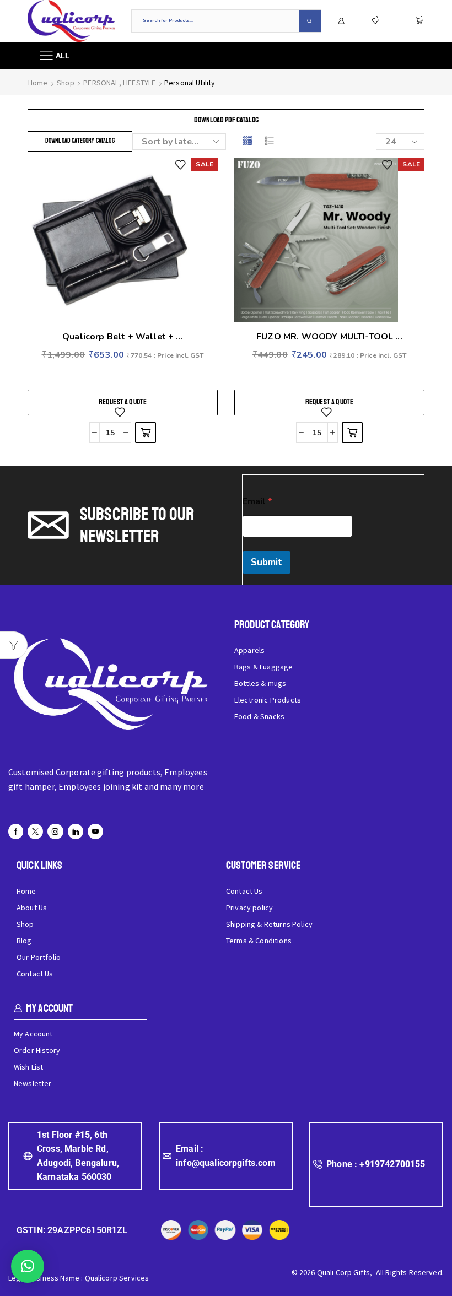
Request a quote (123, 402)
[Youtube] (95, 831)
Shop (65, 83)
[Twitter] (35, 831)
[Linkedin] (75, 831)
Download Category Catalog (80, 141)
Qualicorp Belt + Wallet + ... (122, 337)
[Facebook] (15, 831)
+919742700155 (392, 1164)
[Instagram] (55, 831)
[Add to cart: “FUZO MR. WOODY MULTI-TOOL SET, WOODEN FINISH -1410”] (352, 432)
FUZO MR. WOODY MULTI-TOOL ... (329, 337)
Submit (266, 562)
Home (38, 83)
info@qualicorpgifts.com (226, 1163)
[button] (27, 1266)
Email (257, 501)
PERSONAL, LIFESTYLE (119, 83)
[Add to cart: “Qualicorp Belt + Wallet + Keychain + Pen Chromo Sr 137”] (145, 432)
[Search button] (310, 21)
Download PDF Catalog (226, 120)
